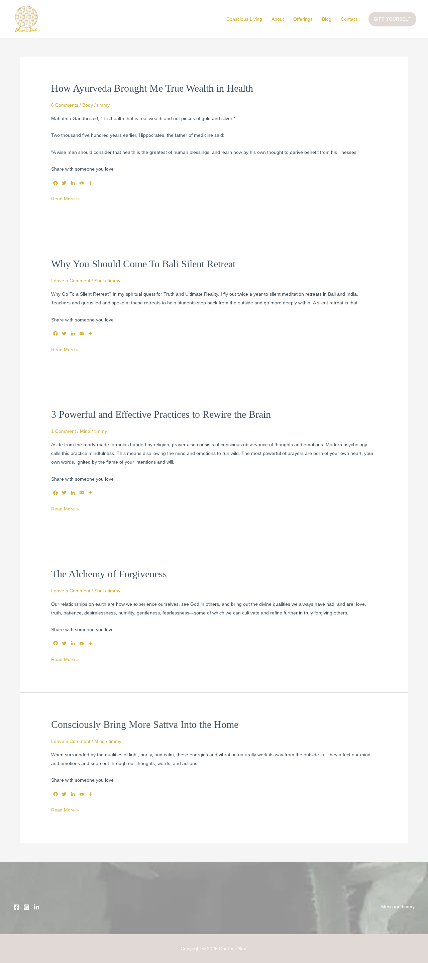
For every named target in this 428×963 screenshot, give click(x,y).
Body (87, 105)
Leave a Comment (70, 280)
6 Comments (64, 105)
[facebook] (16, 907)
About (278, 19)
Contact (349, 19)
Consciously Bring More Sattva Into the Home (144, 724)
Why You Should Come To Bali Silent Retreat (143, 263)
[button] (392, 19)
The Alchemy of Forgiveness (109, 573)
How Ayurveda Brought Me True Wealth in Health (152, 88)
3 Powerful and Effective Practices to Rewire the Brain (161, 414)
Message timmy (398, 906)
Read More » (65, 197)
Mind (85, 431)
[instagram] (36, 907)
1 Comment (63, 431)
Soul (99, 280)
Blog (326, 19)
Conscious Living (244, 19)
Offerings (303, 19)
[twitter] (26, 907)
